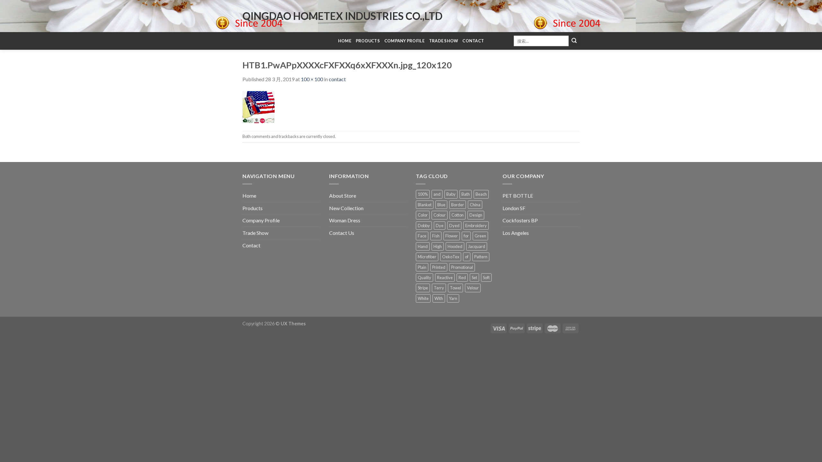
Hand (423, 246)
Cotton (457, 215)
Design (475, 215)
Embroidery (476, 225)
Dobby (424, 225)
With (438, 298)
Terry (439, 287)
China (475, 204)
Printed (438, 267)
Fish (436, 235)
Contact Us (341, 233)
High (437, 246)
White (423, 298)
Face (422, 235)
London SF (514, 208)
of (466, 256)
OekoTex (450, 256)
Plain (422, 267)
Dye (439, 225)
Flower (451, 235)
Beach (481, 194)
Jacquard (476, 246)
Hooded (455, 246)
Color (423, 215)
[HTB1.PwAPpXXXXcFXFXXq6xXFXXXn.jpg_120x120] (258, 106)
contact (337, 79)
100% (423, 194)
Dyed (454, 225)
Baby (451, 194)
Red (462, 277)
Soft (486, 277)
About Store (342, 196)
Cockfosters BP (520, 220)
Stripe (423, 287)
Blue (441, 204)
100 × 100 (312, 79)
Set (474, 277)
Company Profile (404, 40)
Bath (465, 194)
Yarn (453, 298)
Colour (439, 215)
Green (480, 235)
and (437, 194)
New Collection (346, 208)
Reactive (445, 277)
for (466, 235)
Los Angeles (516, 233)
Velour (473, 287)
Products (368, 40)
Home (344, 40)
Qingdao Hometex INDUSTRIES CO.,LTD (342, 16)
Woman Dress (344, 220)
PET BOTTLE (518, 196)
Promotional (462, 267)
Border (457, 204)
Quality (424, 277)
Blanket (425, 204)
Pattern (480, 256)
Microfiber (427, 256)
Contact (473, 40)
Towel (455, 287)
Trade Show (443, 40)
